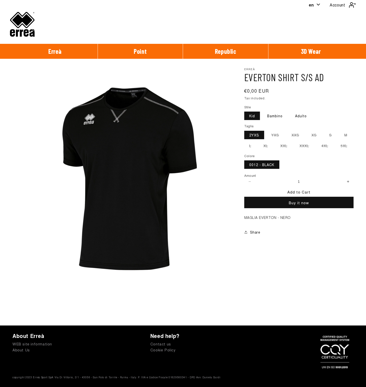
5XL (346, 146)
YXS (277, 135)
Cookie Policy (163, 349)
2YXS (254, 134)
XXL (286, 146)
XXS (298, 135)
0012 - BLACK (261, 164)
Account (337, 5)
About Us (21, 349)
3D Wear (311, 51)
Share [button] (255, 232)
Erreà (54, 51)
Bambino (275, 115)
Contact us (160, 343)
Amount (250, 175)
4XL (327, 146)
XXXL (307, 146)
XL (268, 146)
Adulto (301, 115)
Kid (252, 115)
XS (316, 135)
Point (140, 51)
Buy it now (299, 202)
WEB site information (32, 343)
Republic (225, 51)
